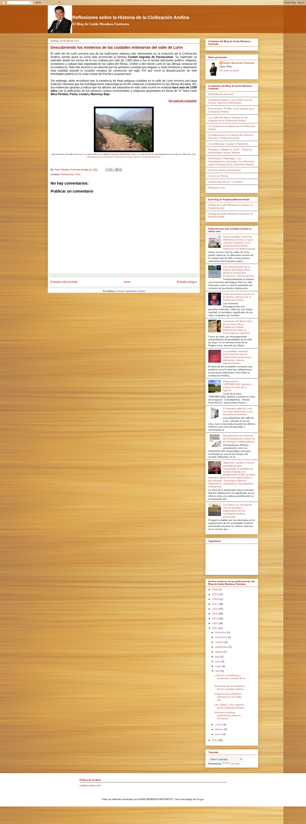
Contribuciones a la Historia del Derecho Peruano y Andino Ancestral (230, 136)
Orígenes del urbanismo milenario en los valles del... (228, 696)
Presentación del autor (221, 94)
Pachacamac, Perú (70, 174)
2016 (215, 608)
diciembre (221, 632)
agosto (219, 651)
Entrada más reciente (64, 281)
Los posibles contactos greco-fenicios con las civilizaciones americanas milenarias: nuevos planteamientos (237, 357)
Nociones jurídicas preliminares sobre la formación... (227, 715)
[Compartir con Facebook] (117, 169)
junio (218, 661)
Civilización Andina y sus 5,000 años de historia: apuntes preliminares (230, 101)
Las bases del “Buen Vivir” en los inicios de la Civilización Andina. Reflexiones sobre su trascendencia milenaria (237, 327)
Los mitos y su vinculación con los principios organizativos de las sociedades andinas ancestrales (237, 510)
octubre (219, 642)
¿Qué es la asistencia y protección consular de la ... (229, 678)
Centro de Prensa (218, 175)
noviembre (221, 637)
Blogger (200, 799)
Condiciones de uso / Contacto (225, 181)
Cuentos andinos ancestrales (224, 170)
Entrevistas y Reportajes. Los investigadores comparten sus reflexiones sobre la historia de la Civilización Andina (231, 161)
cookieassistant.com (90, 785)
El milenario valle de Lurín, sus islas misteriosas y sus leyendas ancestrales (238, 411)
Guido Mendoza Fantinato (239, 62)
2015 (215, 613)
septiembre (221, 646)
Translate (234, 763)
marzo (219, 724)
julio (217, 656)
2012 (215, 628)
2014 (215, 618)
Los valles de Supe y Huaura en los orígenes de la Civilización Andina (228, 119)
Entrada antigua (187, 281)
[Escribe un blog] (110, 169)
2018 (215, 599)
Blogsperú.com (216, 187)
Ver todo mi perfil (229, 70)
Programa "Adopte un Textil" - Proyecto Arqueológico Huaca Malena (230, 151)
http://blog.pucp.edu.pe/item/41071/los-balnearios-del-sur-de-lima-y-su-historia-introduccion (124, 157)
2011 (215, 740)
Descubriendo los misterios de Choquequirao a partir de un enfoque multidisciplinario (239, 438)
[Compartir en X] (113, 169)
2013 (215, 623)
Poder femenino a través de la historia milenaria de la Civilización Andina (238, 297)
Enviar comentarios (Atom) (131, 291)
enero (218, 734)
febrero (219, 729)
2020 (215, 589)
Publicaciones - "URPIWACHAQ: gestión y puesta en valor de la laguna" (237, 386)
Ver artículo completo (182, 100)
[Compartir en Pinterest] (120, 169)
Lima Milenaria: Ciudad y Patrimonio (228, 143)
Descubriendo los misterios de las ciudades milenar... (230, 687)
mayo (218, 666)
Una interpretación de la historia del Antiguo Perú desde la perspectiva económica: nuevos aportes (238, 271)
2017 (215, 604)
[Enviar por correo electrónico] (107, 169)
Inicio (127, 281)
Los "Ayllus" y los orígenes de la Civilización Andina (229, 706)
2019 (215, 594)
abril (218, 671)
